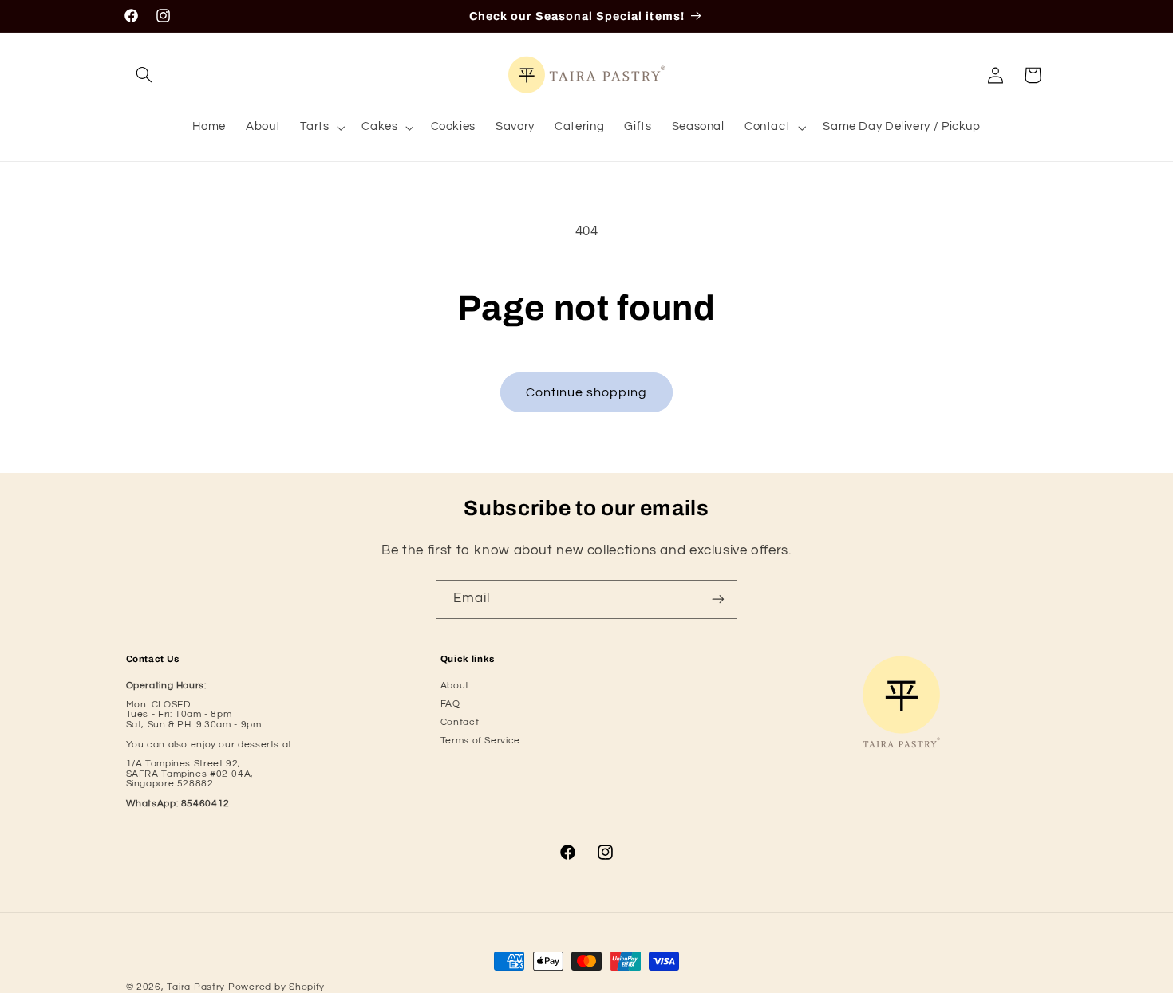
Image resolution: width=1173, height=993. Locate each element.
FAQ (450, 703)
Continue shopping (587, 392)
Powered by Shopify (276, 987)
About (454, 685)
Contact (459, 722)
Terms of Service (480, 740)
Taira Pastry (196, 987)
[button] (144, 75)
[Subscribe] (718, 599)
